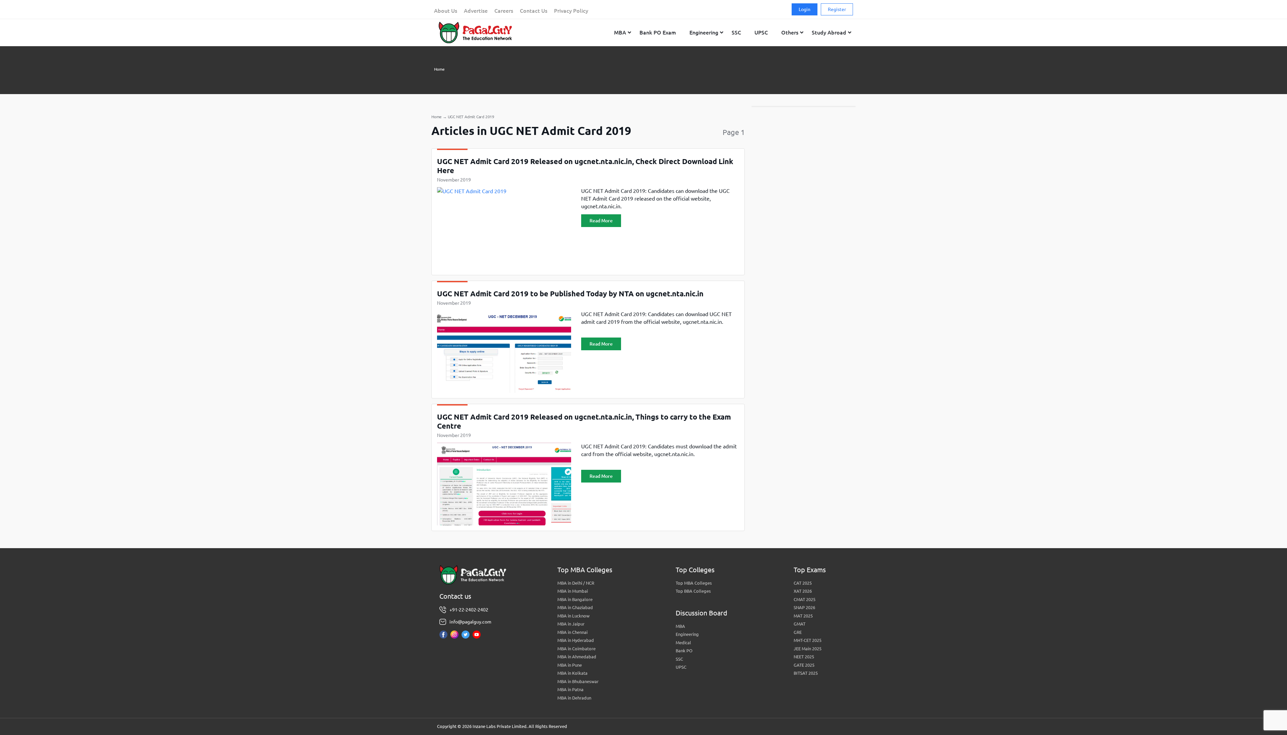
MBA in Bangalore (575, 599)
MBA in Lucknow (573, 615)
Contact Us (533, 10)
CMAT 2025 (804, 599)
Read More (601, 220)
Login (804, 9)
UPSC (681, 667)
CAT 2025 (803, 583)
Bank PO (684, 650)
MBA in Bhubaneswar (578, 681)
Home (439, 69)
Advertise (476, 10)
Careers (503, 10)
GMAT (799, 623)
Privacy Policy (571, 10)
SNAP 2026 (804, 607)
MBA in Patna (570, 689)
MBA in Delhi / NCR (575, 583)
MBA (680, 626)
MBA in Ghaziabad (575, 607)
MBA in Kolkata (572, 673)
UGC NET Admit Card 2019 (471, 117)
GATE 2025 (804, 665)
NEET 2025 (804, 656)
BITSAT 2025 (806, 673)
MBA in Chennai (572, 632)
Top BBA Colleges (693, 591)
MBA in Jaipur (571, 623)
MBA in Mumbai (572, 591)
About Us (445, 10)
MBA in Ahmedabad (576, 656)
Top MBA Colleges (694, 583)
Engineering (687, 634)
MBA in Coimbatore (576, 648)
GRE (798, 632)
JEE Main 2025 (807, 648)
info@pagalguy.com (470, 621)
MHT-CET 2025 (807, 640)
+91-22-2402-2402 (468, 609)
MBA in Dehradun (574, 697)
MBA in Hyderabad (575, 640)
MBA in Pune (569, 665)
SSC (679, 659)
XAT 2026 (803, 591)
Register (837, 9)
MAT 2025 (803, 615)
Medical (683, 642)
